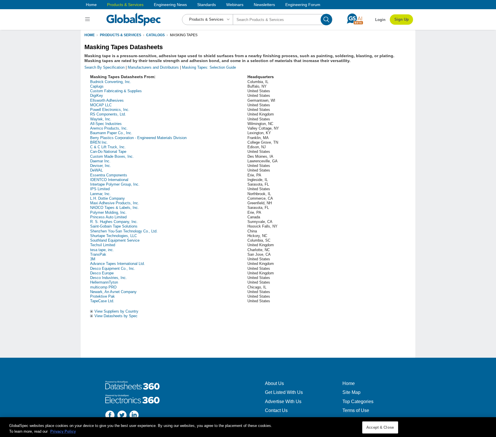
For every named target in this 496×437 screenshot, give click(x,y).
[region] (248, 427)
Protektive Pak (102, 296)
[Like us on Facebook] (110, 416)
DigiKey (96, 95)
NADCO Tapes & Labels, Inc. (114, 207)
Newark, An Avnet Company (113, 292)
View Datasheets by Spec (115, 316)
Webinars (234, 4)
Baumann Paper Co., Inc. (111, 133)
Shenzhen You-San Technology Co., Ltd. (124, 231)
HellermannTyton (104, 282)
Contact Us (276, 410)
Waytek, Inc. (100, 119)
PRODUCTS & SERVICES (120, 35)
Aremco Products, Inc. (109, 128)
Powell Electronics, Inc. (109, 109)
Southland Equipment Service (115, 240)
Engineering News (170, 4)
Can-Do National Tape (108, 151)
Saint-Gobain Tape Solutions (113, 226)
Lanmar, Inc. (100, 194)
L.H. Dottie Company (107, 198)
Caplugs (97, 86)
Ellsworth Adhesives (107, 100)
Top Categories (357, 401)
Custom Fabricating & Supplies (116, 91)
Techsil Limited (102, 245)
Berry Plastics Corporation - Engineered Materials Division (138, 138)
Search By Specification (104, 67)
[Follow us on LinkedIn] (134, 416)
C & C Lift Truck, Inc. (108, 147)
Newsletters (264, 4)
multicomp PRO (103, 287)
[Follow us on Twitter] (122, 416)
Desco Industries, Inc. (108, 278)
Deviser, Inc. (100, 165)
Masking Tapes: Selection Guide (209, 67)
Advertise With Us (283, 401)
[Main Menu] (88, 19)
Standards (206, 4)
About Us (274, 383)
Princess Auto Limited (108, 217)
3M (92, 259)
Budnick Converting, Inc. (110, 82)
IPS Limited (100, 189)
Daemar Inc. (100, 161)
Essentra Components (108, 175)
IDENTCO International (109, 180)
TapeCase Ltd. (102, 301)
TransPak (98, 254)
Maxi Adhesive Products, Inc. (114, 203)
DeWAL (96, 170)
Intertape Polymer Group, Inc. (115, 184)
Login (380, 20)
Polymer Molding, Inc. (108, 212)
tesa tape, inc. (102, 250)
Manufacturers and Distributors (153, 67)
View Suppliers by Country (116, 311)
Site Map (351, 392)
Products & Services (125, 4)
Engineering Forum (302, 4)
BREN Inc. (99, 142)
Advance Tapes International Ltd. (117, 263)
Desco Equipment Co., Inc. (112, 268)
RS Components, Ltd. (108, 114)
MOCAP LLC (101, 105)
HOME (89, 35)
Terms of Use (355, 410)
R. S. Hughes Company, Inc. (114, 222)
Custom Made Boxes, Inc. (112, 156)
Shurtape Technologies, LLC (113, 236)
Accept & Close (380, 427)
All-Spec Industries (106, 124)
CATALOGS (155, 35)
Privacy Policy (63, 431)
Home (91, 4)
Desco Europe (102, 273)
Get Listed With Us (284, 392)
